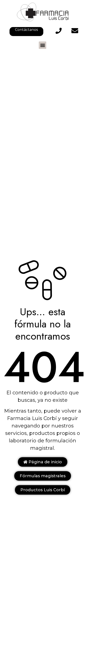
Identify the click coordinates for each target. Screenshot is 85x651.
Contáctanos (26, 29)
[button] (42, 45)
